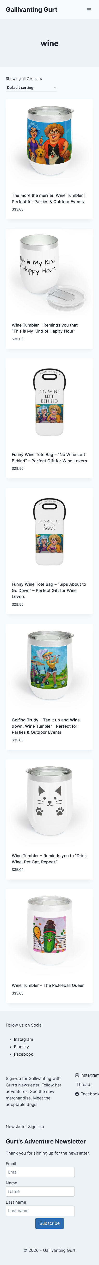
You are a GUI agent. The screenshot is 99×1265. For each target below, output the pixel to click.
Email (11, 1163)
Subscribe (50, 1223)
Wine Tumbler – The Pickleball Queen (48, 985)
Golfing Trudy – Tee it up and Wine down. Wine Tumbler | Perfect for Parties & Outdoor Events (46, 726)
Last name (16, 1202)
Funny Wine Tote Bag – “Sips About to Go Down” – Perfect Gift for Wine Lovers (49, 590)
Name (11, 1183)
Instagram (23, 1039)
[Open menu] (88, 9)
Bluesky (21, 1046)
